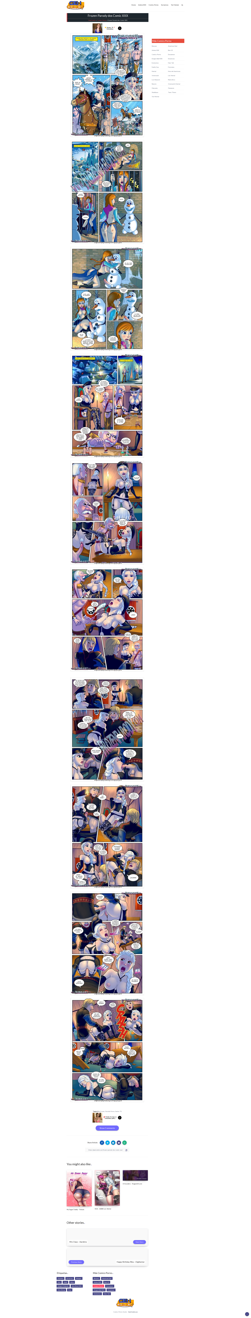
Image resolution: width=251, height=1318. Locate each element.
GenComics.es (133, 1312)
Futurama (171, 67)
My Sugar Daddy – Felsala (75, 1209)
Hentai (154, 71)
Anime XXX (142, 5)
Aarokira (60, 1278)
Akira (72, 1282)
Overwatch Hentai (174, 84)
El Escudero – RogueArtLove (132, 1184)
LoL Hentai (171, 75)
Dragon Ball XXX (157, 58)
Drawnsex (171, 58)
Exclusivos (164, 5)
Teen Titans (172, 92)
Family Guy (155, 67)
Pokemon (171, 88)
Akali (65, 1282)
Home (133, 5)
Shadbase (155, 92)
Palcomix (155, 88)
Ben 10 (170, 50)
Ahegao (78, 1278)
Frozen (102, 1111)
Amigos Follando (63, 1286)
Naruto (154, 84)
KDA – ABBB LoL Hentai (103, 1209)
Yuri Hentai (175, 5)
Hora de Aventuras (174, 71)
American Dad (172, 46)
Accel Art (70, 1278)
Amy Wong (61, 1290)
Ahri (59, 1282)
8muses (154, 46)
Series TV (118, 1111)
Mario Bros (171, 80)
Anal (69, 1290)
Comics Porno (154, 5)
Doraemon (171, 54)
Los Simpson (156, 80)
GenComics (92, 20)
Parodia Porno (110, 1111)
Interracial (155, 75)
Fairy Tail (171, 63)
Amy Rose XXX (77, 1286)
